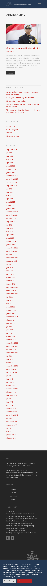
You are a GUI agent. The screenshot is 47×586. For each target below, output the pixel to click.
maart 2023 (10, 277)
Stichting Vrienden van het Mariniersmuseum (20, 516)
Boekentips (10, 126)
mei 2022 (9, 303)
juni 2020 (9, 359)
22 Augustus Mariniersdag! (16, 101)
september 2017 (12, 422)
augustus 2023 (11, 261)
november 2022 (12, 290)
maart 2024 (10, 238)
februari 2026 (11, 169)
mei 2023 (9, 271)
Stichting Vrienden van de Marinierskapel (19, 523)
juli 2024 (9, 225)
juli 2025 (9, 189)
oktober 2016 (11, 438)
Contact (13, 499)
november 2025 (12, 179)
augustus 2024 (11, 222)
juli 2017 (9, 428)
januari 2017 (11, 435)
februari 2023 (11, 281)
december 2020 (12, 343)
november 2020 (12, 346)
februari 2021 (11, 340)
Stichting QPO (10, 511)
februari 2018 (11, 408)
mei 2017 (9, 431)
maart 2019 (10, 385)
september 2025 (12, 182)
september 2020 (12, 353)
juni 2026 (9, 156)
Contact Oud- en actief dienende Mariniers (20, 514)
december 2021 (12, 317)
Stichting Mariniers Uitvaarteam (16, 528)
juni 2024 (9, 228)
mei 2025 (9, 195)
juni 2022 (9, 300)
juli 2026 (9, 153)
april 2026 (10, 163)
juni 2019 (9, 379)
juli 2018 (9, 399)
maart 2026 (10, 166)
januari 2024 (11, 244)
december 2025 (12, 176)
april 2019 (10, 382)
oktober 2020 (11, 349)
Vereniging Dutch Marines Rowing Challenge (20, 526)
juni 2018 (9, 402)
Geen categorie (12, 129)
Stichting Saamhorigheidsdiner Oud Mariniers (21, 533)
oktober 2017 (11, 418)
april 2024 (10, 235)
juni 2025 (9, 192)
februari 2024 (11, 241)
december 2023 (12, 248)
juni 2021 (9, 330)
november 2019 (12, 369)
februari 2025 (11, 205)
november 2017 (12, 415)
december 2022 (12, 287)
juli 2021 (9, 326)
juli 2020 (9, 356)
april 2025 (10, 199)
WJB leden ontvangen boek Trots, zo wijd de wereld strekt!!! (22, 105)
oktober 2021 (11, 320)
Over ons (13, 492)
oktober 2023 (11, 254)
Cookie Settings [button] (9, 581)
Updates (13, 489)
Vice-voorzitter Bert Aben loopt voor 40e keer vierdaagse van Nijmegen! (23, 111)
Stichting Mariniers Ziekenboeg (16, 530)
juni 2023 (9, 267)
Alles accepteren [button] (24, 581)
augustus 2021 (11, 323)
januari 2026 (11, 172)
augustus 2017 (11, 425)
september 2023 (12, 258)
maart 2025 (10, 202)
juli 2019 (9, 376)
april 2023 (10, 274)
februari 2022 (11, 310)
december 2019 (12, 366)
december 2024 (12, 212)
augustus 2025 (11, 185)
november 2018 (12, 389)
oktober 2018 (11, 392)
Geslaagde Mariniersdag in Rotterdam (20, 98)
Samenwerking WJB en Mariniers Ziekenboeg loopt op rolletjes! (22, 93)
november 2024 (12, 215)
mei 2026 (9, 159)
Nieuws (9, 133)
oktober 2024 (11, 218)
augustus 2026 (11, 149)
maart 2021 (10, 336)
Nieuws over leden (13, 136)
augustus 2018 (11, 395)
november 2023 (12, 251)
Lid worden (14, 496)
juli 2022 (9, 297)
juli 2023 (9, 264)
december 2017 (12, 412)
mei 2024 (9, 231)
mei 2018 (9, 405)
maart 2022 (10, 307)
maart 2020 (10, 363)
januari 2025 (11, 208)
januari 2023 (11, 284)
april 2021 (10, 333)
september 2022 (12, 294)
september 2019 (12, 372)
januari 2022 (11, 313)
